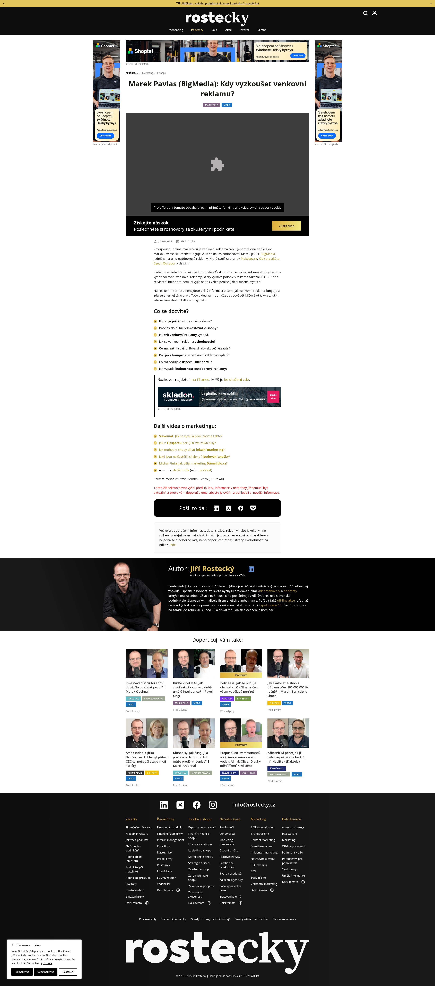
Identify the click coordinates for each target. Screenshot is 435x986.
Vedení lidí (163, 884)
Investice (133, 698)
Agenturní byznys (293, 827)
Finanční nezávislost (138, 827)
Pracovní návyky (230, 857)
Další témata (134, 903)
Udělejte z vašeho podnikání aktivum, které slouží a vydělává (220, 3)
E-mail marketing (262, 846)
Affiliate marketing (262, 827)
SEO (253, 871)
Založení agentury (231, 880)
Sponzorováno (153, 698)
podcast (205, 470)
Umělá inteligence (293, 875)
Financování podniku (170, 827)
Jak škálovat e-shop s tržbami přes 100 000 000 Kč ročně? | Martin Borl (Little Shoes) (288, 689)
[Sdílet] (240, 508)
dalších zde (181, 470)
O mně (262, 30)
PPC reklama (259, 865)
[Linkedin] (216, 508)
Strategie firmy (166, 877)
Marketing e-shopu (200, 857)
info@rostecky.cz (254, 804)
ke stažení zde (236, 379)
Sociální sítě (258, 877)
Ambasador (135, 772)
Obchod (227, 698)
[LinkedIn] (164, 805)
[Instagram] (213, 805)
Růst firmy (248, 772)
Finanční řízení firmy (170, 834)
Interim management (170, 840)
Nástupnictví (165, 852)
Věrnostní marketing (264, 884)
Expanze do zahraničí (201, 827)
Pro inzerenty (147, 919)
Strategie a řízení (199, 863)
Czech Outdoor (165, 263)
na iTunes (200, 379)
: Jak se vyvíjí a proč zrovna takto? (190, 436)
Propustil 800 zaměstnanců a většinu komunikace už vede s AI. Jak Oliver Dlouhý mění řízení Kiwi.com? (240, 759)
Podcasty (197, 30)
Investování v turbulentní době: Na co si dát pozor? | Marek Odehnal (146, 687)
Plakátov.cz (249, 259)
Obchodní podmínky (173, 919)
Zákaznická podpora (201, 886)
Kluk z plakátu (269, 259)
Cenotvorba (227, 834)
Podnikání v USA (292, 852)
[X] (228, 508)
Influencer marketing (264, 852)
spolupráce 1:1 (271, 605)
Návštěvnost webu (263, 859)
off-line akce (286, 600)
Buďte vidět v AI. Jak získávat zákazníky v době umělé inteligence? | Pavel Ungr (193, 689)
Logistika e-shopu (199, 850)
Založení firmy (135, 896)
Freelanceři (227, 827)
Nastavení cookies (284, 919)
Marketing (147, 72)
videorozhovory (269, 591)
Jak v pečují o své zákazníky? (187, 443)
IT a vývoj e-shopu (200, 844)
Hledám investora (137, 834)
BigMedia (268, 254)
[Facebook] (197, 805)
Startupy (243, 698)
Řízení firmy (229, 772)
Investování (289, 834)
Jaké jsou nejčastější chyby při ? (194, 456)
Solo (214, 30)
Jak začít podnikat (137, 840)
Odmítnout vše (45, 971)
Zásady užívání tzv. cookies (251, 919)
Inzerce (245, 30)
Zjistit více (46, 963)
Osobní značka (229, 850)
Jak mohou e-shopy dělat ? (192, 450)
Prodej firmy (164, 859)
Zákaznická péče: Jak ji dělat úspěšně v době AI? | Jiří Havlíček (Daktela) (287, 757)
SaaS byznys (290, 869)
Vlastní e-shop (135, 890)
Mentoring (176, 30)
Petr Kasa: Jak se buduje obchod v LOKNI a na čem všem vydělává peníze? (239, 687)
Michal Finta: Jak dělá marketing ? (193, 463)
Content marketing (263, 840)
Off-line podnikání (293, 846)
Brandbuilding (260, 834)
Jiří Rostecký (165, 241)
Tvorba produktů (231, 873)
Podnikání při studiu (138, 878)
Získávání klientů (230, 896)
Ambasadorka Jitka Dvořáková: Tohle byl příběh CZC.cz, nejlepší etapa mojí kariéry (147, 759)
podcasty (290, 591)
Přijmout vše (22, 971)
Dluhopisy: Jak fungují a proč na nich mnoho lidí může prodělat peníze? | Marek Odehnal (191, 759)
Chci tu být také (109, 144)
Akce (228, 30)
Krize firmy (164, 846)
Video (227, 105)
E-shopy (161, 72)
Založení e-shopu (199, 869)
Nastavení (68, 971)
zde (173, 545)
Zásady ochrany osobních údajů (210, 919)
